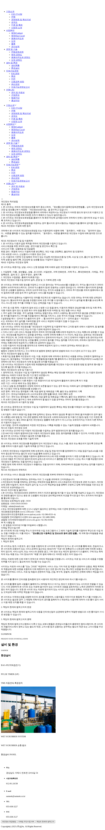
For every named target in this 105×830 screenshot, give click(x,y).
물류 (13, 44)
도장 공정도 (16, 60)
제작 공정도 (16, 55)
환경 (13, 76)
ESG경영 (15, 73)
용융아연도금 (17, 38)
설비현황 (15, 65)
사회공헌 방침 (17, 82)
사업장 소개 (16, 28)
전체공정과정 (17, 52)
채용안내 (15, 98)
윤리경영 (15, 84)
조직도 (14, 22)
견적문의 (15, 95)
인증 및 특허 (17, 25)
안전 (13, 79)
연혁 (13, 17)
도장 (13, 41)
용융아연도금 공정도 (20, 57)
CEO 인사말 (16, 14)
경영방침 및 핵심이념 (21, 20)
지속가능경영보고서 (20, 87)
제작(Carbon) (17, 33)
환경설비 (15, 68)
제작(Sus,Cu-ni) (18, 36)
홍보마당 (15, 100)
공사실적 (15, 46)
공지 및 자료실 (18, 92)
